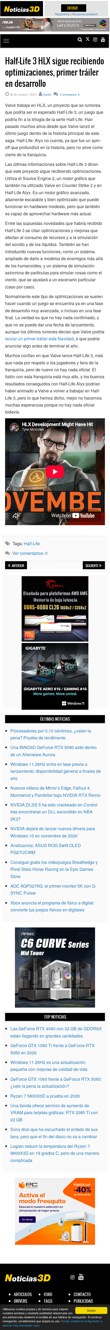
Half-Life (32, 543)
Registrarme (62, 14)
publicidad (83, 1301)
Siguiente (92, 565)
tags (48, 1301)
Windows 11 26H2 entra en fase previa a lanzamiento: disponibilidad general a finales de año (55, 771)
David (46, 94)
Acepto (91, 1310)
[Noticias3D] (21, 9)
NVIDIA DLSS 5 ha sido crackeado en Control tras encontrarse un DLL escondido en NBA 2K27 (53, 812)
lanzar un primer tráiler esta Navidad (39, 339)
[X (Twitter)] (87, 39)
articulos (23, 1294)
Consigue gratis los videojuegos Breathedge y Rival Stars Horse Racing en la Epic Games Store (54, 869)
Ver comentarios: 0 (30, 553)
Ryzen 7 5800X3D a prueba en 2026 (45, 1096)
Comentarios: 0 (69, 94)
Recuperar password (84, 14)
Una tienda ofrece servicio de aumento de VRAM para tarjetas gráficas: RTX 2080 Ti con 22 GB (54, 1112)
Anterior (17, 565)
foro (48, 1294)
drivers (20, 1301)
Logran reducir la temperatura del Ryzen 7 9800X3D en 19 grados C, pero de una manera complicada (54, 1153)
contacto (82, 1294)
